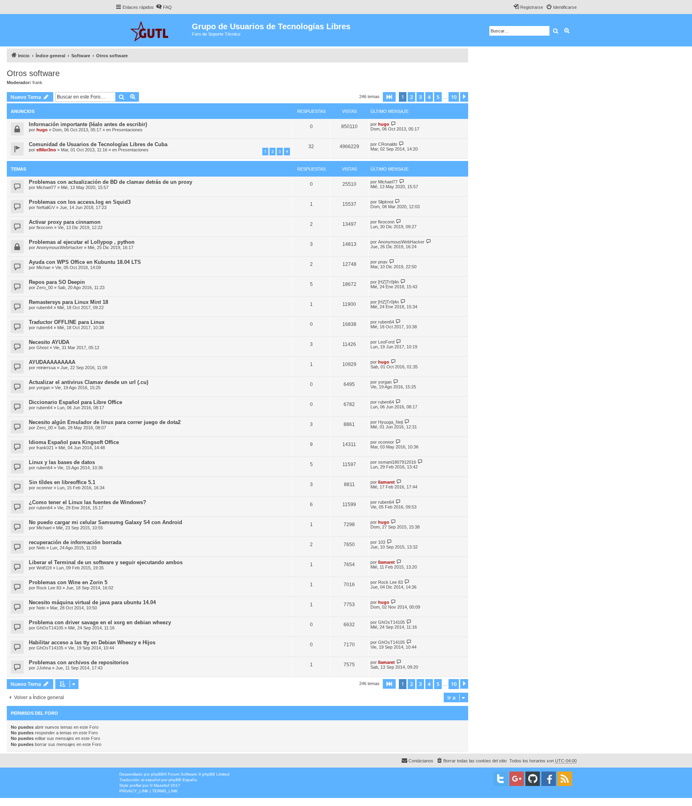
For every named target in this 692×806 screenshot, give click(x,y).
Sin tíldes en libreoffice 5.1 (62, 482)
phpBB (157, 774)
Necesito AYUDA (49, 342)
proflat (135, 785)
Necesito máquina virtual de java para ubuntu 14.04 (92, 602)
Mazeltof (161, 785)
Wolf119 (44, 567)
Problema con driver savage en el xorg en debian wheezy (100, 622)
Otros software (33, 73)
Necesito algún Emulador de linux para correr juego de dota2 (105, 422)
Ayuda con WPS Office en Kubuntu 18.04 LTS (85, 262)
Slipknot (385, 201)
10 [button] (454, 96)
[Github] (532, 779)
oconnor (386, 442)
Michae (43, 267)
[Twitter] (500, 779)
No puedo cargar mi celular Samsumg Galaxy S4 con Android (105, 522)
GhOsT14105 (49, 627)
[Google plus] (516, 779)
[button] (389, 97)
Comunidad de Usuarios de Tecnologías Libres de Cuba (98, 144)
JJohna (43, 667)
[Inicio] (153, 30)
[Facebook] (548, 779)
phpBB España (183, 780)
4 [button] (429, 96)
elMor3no (46, 149)
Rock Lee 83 (48, 587)
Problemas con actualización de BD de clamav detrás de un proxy (110, 182)
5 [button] (438, 96)
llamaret (386, 482)
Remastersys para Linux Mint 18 (68, 302)
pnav (383, 261)
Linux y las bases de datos (62, 462)
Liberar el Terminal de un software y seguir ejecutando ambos (106, 562)
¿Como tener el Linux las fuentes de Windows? (87, 502)
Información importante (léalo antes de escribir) (88, 124)
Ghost (42, 347)
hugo (42, 129)
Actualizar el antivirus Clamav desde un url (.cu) (88, 382)
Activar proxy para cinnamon (65, 222)
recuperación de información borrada (75, 542)
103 (381, 542)
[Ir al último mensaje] (393, 124)
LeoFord (386, 342)
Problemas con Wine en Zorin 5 (68, 582)
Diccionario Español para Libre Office (75, 402)
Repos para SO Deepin (57, 282)
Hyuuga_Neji (390, 422)
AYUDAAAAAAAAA (52, 362)
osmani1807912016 (397, 462)
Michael (43, 527)
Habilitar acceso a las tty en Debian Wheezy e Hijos (92, 642)
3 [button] (420, 96)
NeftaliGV (45, 207)
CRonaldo (387, 144)
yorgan (43, 387)
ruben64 (44, 307)
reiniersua (46, 367)
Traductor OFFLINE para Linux (67, 322)
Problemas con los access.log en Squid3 (80, 202)
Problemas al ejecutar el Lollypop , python (82, 242)
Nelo (40, 547)
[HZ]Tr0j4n (388, 281)
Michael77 (46, 187)
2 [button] (411, 96)
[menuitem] (164, 7)
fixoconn (44, 227)
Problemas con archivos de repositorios (79, 662)
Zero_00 (44, 287)
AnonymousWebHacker (59, 247)
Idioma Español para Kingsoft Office (74, 442)
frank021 (45, 447)
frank (37, 82)
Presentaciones (127, 129)
